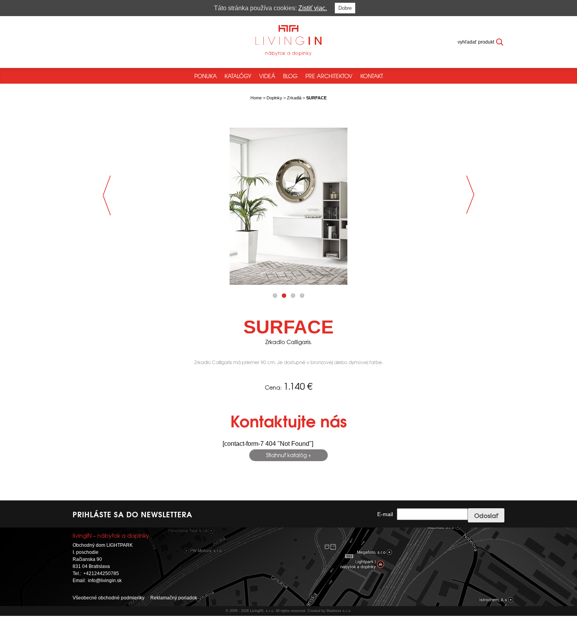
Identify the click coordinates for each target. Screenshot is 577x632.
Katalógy (238, 76)
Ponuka (205, 76)
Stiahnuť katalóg (286, 455)
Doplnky (274, 97)
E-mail (385, 514)
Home (256, 97)
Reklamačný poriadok (173, 598)
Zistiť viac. (312, 8)
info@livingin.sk (105, 580)
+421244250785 (101, 573)
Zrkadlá (294, 97)
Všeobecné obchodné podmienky (108, 598)
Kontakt (371, 76)
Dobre (345, 8)
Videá (267, 76)
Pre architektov (328, 76)
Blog (290, 76)
